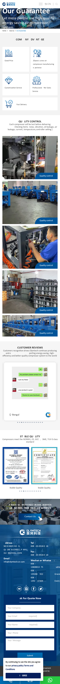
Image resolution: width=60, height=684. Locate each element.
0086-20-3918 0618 (39, 546)
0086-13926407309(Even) (45, 579)
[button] (17, 422)
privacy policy (18, 666)
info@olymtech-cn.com (14, 562)
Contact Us (30, 516)
